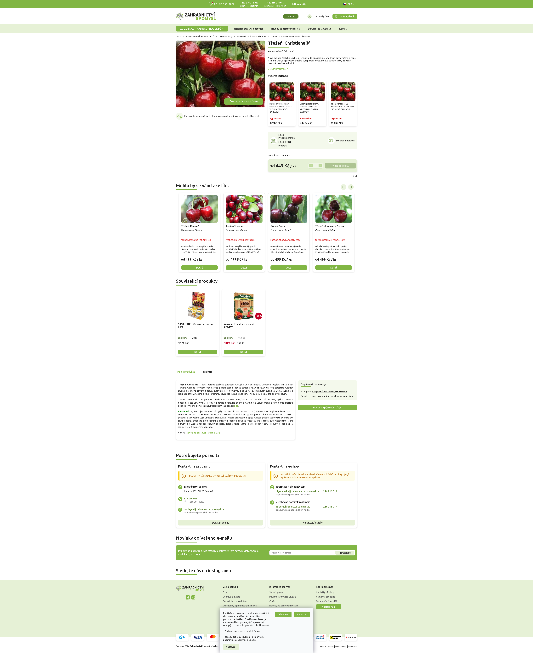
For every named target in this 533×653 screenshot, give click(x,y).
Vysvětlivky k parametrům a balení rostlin (240, 607)
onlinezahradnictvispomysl (188, 597)
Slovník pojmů (276, 592)
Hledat (290, 16)
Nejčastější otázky (313, 522)
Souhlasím (302, 614)
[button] (199, 257)
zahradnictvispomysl (193, 597)
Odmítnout (283, 614)
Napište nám (329, 606)
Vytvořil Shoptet (327, 646)
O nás (226, 592)
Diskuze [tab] (207, 371)
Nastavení (231, 647)
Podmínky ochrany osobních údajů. (242, 631)
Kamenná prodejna (325, 596)
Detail (197, 351)
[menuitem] (202, 28)
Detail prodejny (220, 522)
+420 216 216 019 (249, 2)
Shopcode (352, 646)
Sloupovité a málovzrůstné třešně (329, 391)
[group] (199, 232)
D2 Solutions (341, 646)
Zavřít (274, 176)
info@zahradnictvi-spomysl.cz (293, 506)
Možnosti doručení (345, 140)
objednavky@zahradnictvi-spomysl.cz (297, 491)
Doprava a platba (231, 596)
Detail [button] (199, 267)
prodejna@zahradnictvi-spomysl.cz (204, 509)
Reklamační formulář (326, 601)
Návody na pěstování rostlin (283, 605)
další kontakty (299, 4)
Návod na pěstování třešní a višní (203, 432)
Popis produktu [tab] (186, 371)
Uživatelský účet (321, 16)
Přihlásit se (345, 552)
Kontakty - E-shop (325, 592)
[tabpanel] (198, 323)
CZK (350, 4)
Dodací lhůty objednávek (235, 601)
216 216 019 (190, 498)
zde (236, 406)
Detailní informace (277, 69)
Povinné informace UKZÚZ (282, 596)
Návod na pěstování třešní (327, 407)
